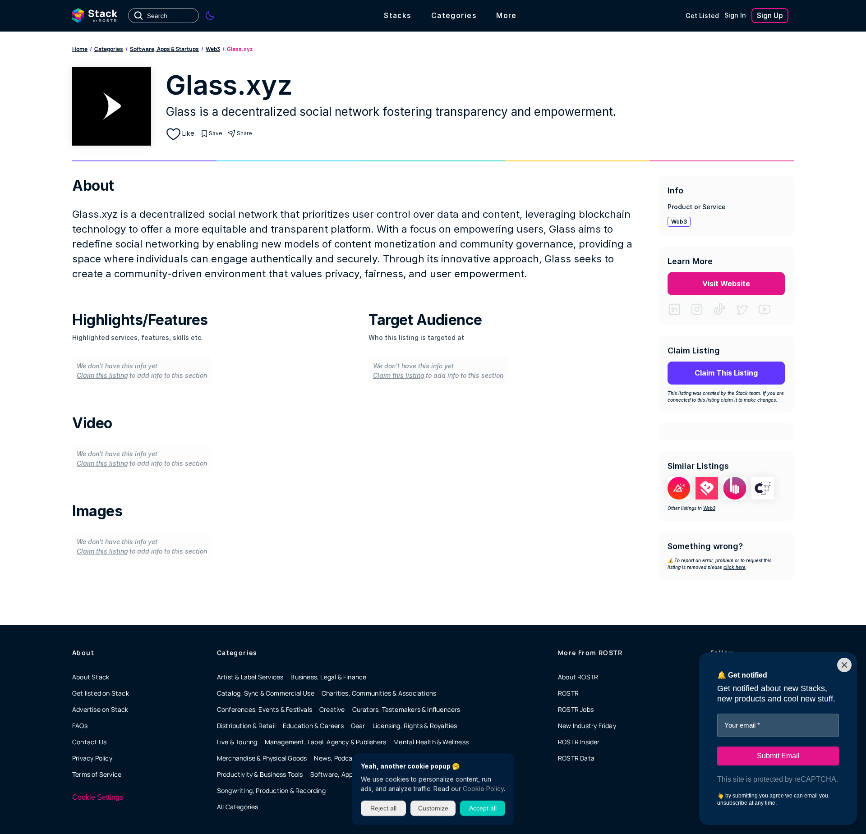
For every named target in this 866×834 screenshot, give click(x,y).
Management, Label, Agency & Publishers (326, 742)
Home (80, 49)
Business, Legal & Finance (328, 677)
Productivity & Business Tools (260, 774)
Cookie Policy (483, 789)
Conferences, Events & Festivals (264, 709)
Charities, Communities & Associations (379, 693)
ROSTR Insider (579, 742)
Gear (358, 725)
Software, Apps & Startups (164, 49)
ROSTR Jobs (576, 709)
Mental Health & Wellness (431, 742)
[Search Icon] (163, 15)
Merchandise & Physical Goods (262, 758)
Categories (108, 49)
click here (734, 567)
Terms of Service (96, 774)
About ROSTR (578, 677)
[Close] (844, 665)
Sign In (735, 15)
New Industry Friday (587, 725)
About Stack (90, 677)
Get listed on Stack (100, 693)
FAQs (80, 725)
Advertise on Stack (100, 709)
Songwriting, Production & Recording (271, 790)
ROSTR (568, 693)
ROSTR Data (576, 758)
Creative (332, 709)
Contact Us (89, 742)
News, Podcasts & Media (350, 758)
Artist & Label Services (250, 677)
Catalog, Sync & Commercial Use (265, 693)
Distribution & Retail (246, 725)
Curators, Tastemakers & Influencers (406, 709)
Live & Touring (237, 742)
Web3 (213, 49)
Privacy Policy (92, 758)
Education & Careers (313, 725)
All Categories (237, 806)
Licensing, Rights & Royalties (415, 725)
